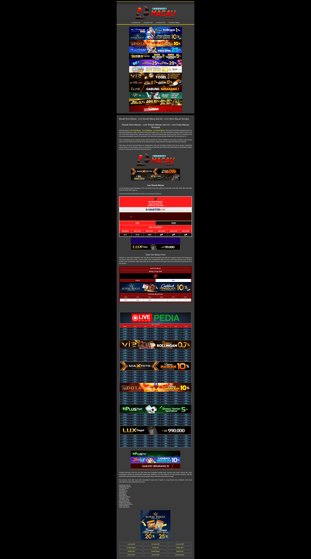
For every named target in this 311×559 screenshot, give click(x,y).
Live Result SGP (148, 22)
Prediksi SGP (131, 551)
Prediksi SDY (179, 547)
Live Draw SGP (180, 544)
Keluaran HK (179, 551)
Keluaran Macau (179, 554)
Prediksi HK (155, 547)
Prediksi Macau (155, 551)
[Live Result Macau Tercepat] (155, 30)
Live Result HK (135, 22)
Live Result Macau (174, 22)
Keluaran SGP (155, 554)
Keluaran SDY (131, 554)
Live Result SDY (160, 22)
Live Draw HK (131, 544)
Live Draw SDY (156, 544)
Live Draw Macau (131, 547)
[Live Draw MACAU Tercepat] (155, 525)
